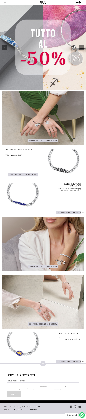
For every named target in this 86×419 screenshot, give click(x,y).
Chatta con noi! (71, 415)
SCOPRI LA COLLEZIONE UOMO (23, 175)
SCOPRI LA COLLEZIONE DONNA (43, 140)
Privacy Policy (43, 386)
